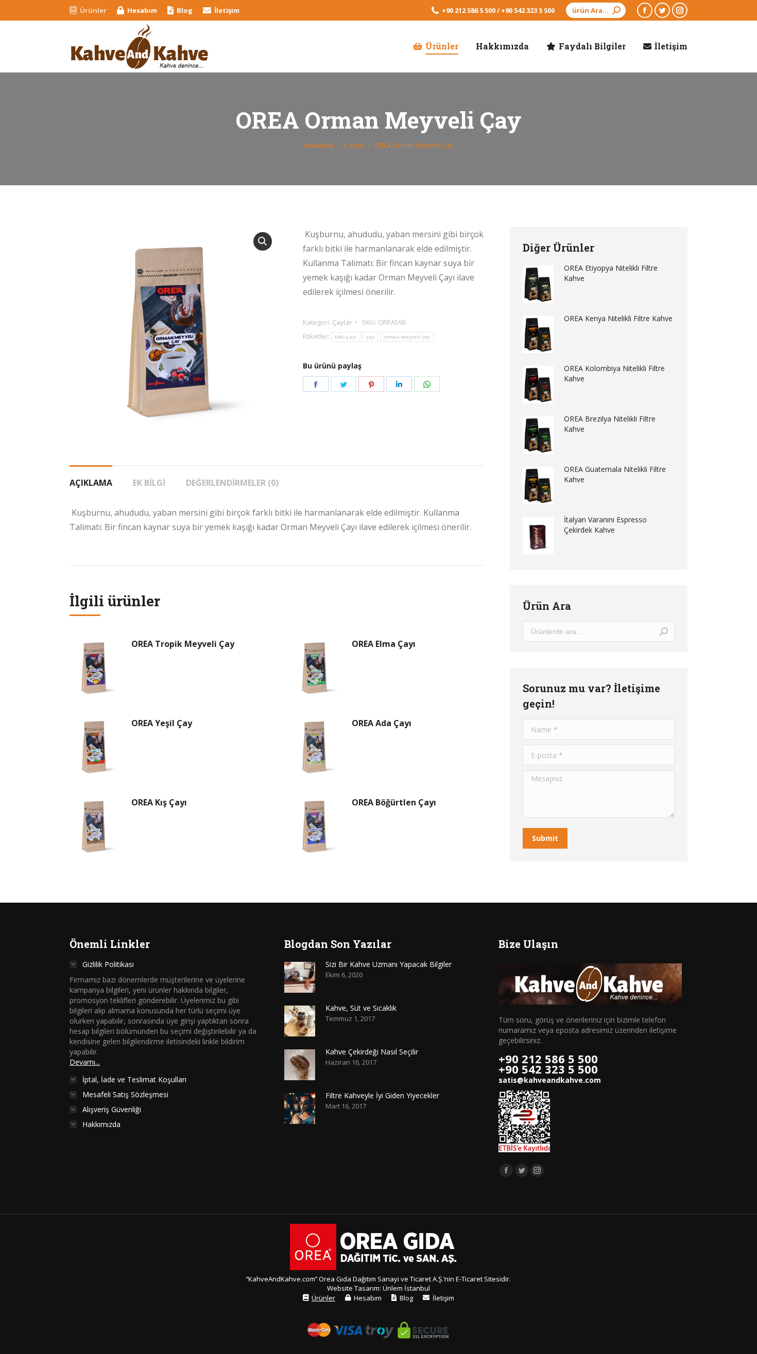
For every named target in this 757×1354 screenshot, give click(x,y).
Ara (664, 631)
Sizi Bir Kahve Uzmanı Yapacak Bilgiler (388, 964)
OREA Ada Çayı (381, 723)
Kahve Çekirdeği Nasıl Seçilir (371, 1052)
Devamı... (85, 1062)
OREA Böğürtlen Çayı (394, 802)
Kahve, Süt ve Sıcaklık (361, 1008)
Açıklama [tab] (91, 482)
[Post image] (299, 977)
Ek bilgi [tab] (149, 482)
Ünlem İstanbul (406, 1288)
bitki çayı (346, 337)
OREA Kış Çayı (159, 802)
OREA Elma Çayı (384, 643)
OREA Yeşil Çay (161, 723)
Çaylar (342, 322)
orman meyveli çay (407, 337)
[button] (262, 241)
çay (370, 337)
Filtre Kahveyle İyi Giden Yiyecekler (382, 1095)
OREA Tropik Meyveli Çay (182, 643)
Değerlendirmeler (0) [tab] (232, 482)
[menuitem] (88, 10)
